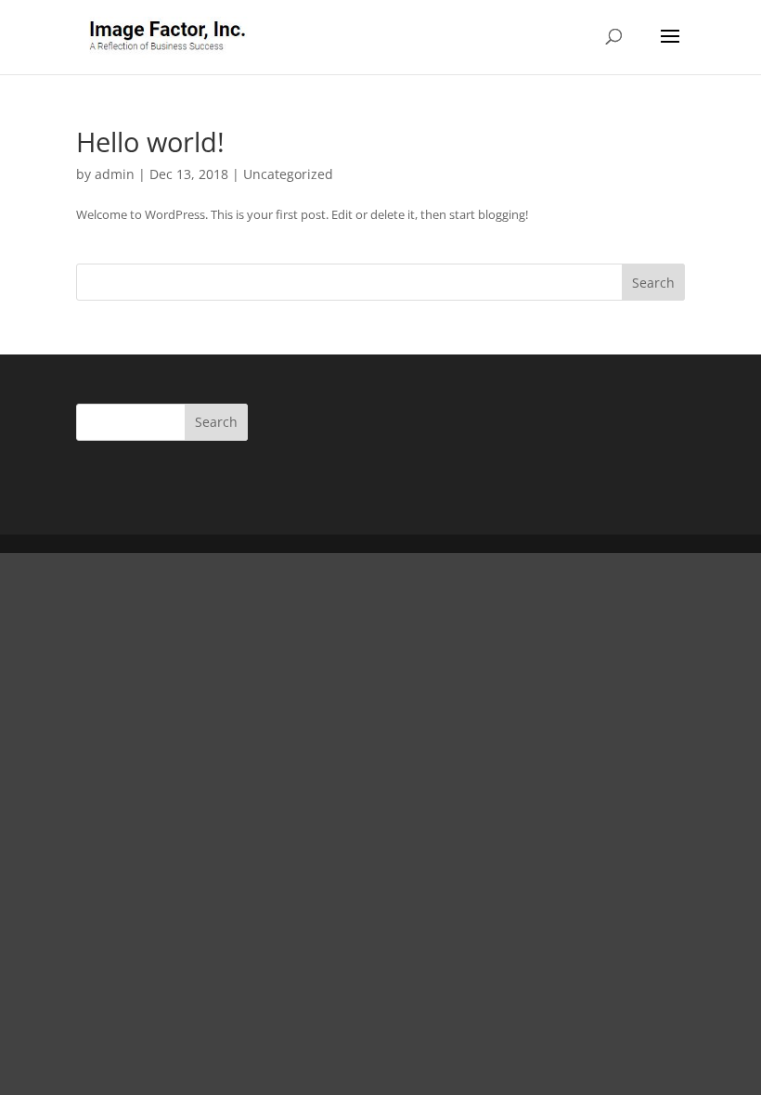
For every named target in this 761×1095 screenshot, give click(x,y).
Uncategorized (288, 174)
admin (115, 174)
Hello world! (150, 141)
